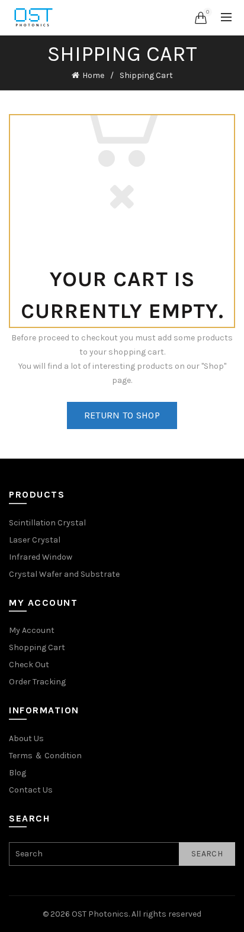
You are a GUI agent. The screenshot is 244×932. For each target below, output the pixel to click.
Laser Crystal (34, 540)
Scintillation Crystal (47, 523)
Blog (17, 773)
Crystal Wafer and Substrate (64, 574)
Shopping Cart (37, 647)
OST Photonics (100, 914)
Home (93, 75)
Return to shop (122, 415)
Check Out (29, 665)
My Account (31, 630)
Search (207, 854)
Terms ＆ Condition (45, 756)
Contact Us (31, 790)
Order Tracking (37, 682)
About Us (26, 738)
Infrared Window (40, 557)
